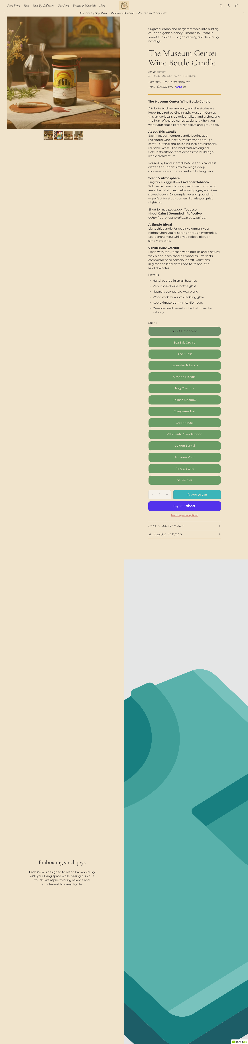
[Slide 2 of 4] (58, 135)
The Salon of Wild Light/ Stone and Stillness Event (124, 13)
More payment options (184, 515)
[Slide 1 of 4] (48, 135)
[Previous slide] (4, 13)
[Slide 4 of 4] (78, 135)
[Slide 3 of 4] (68, 135)
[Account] (229, 6)
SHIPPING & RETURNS (165, 534)
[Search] (221, 6)
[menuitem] (102, 5)
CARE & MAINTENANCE (166, 526)
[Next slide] (244, 13)
